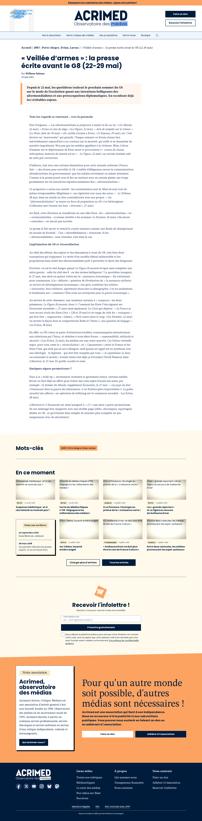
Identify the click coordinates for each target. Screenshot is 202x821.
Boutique (145, 35)
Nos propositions (108, 35)
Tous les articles (118, 562)
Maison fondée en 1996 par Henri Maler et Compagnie (101, 813)
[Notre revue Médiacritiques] (25, 22)
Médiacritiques (85, 782)
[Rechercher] (157, 35)
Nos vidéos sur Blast (88, 793)
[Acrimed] (101, 18)
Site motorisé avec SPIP (117, 806)
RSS (97, 806)
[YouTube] (34, 786)
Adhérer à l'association (161, 734)
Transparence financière (129, 782)
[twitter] (26, 786)
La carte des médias (88, 788)
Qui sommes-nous (125, 777)
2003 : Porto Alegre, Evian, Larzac (56, 47)
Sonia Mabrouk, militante (31, 536)
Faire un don (180, 14)
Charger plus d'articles (83, 562)
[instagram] (41, 786)
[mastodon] (57, 786)
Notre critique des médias (80, 35)
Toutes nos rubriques (89, 777)
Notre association (51, 35)
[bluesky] (49, 786)
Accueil (26, 47)
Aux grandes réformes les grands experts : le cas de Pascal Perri (35, 548)
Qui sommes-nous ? (33, 742)
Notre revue (129, 35)
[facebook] (18, 786)
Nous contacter (123, 788)
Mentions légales (81, 806)
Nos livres (82, 798)
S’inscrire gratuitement (101, 627)
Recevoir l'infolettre (180, 22)
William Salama (35, 73)
